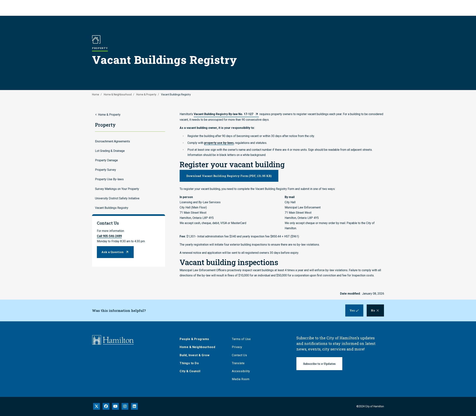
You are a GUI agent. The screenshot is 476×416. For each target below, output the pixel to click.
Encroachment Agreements (112, 141)
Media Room (240, 379)
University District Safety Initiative (117, 198)
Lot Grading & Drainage (110, 151)
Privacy (237, 347)
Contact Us (239, 355)
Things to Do (189, 363)
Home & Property (146, 94)
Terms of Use (241, 339)
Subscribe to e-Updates (319, 364)
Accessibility (241, 371)
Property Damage (106, 160)
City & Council (190, 371)
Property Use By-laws (109, 179)
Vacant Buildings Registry (111, 208)
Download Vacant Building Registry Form (229, 176)
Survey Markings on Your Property (117, 189)
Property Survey (105, 170)
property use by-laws (219, 143)
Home (95, 94)
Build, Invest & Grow (194, 355)
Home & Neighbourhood (118, 94)
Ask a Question (112, 252)
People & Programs (194, 339)
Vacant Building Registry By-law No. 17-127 (223, 114)
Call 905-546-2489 (109, 236)
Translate (238, 363)
